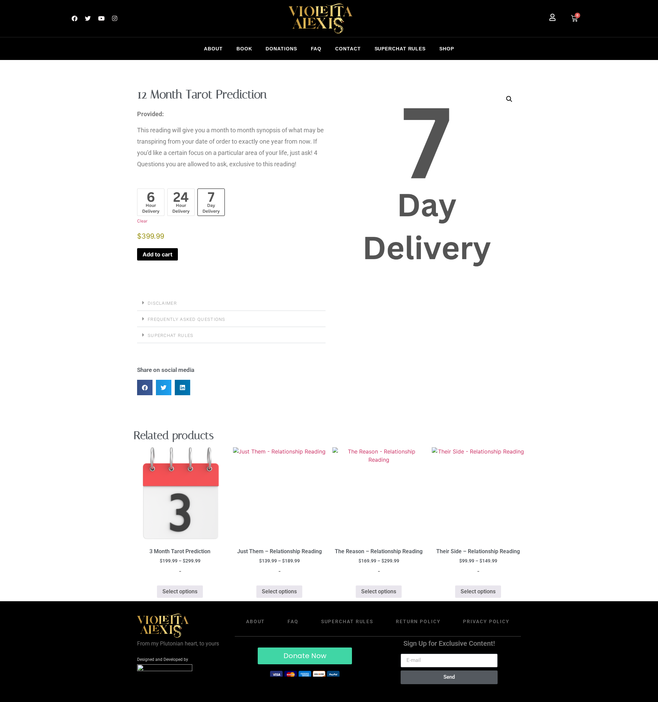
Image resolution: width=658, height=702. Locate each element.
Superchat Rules (400, 48)
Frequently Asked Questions (187, 319)
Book (244, 48)
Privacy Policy (486, 621)
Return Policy (418, 621)
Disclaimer (162, 303)
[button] (231, 303)
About (213, 48)
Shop (446, 48)
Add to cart (157, 254)
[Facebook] (74, 18)
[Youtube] (101, 18)
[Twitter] (88, 18)
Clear (142, 220)
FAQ (316, 48)
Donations (281, 48)
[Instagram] (114, 18)
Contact (348, 48)
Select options (179, 591)
